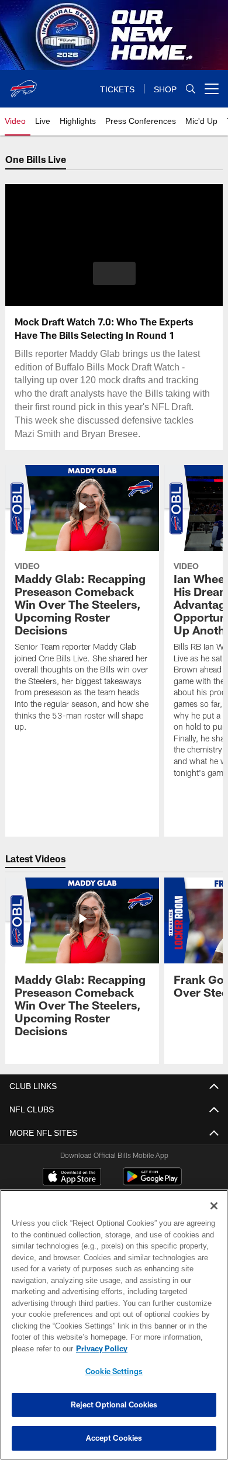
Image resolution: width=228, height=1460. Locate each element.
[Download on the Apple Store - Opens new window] (72, 1178)
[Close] (214, 1206)
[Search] (190, 89)
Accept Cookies (114, 1437)
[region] (114, 1324)
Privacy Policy (99, 1348)
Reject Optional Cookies (114, 1404)
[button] (114, 273)
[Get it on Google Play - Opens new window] (152, 1182)
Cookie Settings (114, 1371)
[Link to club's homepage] (23, 84)
